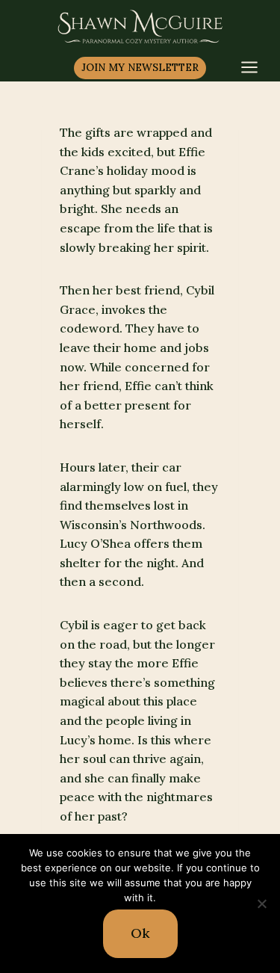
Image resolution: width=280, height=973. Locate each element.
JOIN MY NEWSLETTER (140, 67)
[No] (261, 903)
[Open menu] (257, 67)
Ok (140, 933)
